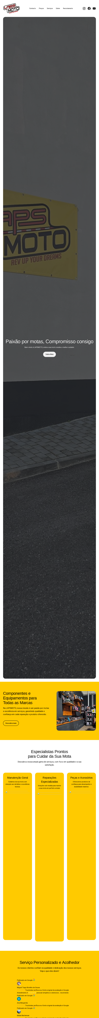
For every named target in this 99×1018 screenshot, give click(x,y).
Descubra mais (11, 723)
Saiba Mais (50, 354)
